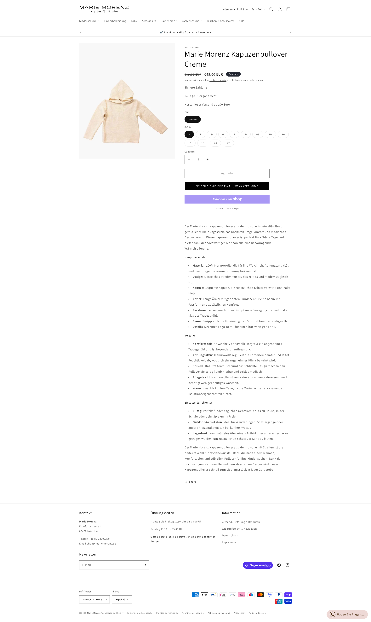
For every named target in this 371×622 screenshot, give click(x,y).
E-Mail (86, 565)
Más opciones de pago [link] (227, 208)
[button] (89, 21)
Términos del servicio (193, 613)
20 (217, 144)
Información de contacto (139, 613)
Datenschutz (230, 535)
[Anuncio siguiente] (290, 32)
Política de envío (257, 613)
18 (204, 144)
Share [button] (192, 481)
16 (192, 144)
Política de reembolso (167, 613)
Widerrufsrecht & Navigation (239, 528)
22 (230, 144)
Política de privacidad (219, 613)
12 (272, 135)
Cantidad (190, 151)
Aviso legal (239, 613)
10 (259, 135)
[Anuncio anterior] (80, 32)
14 (285, 135)
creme (195, 120)
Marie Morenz (94, 613)
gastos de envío (217, 79)
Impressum (229, 542)
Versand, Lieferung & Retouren (241, 522)
